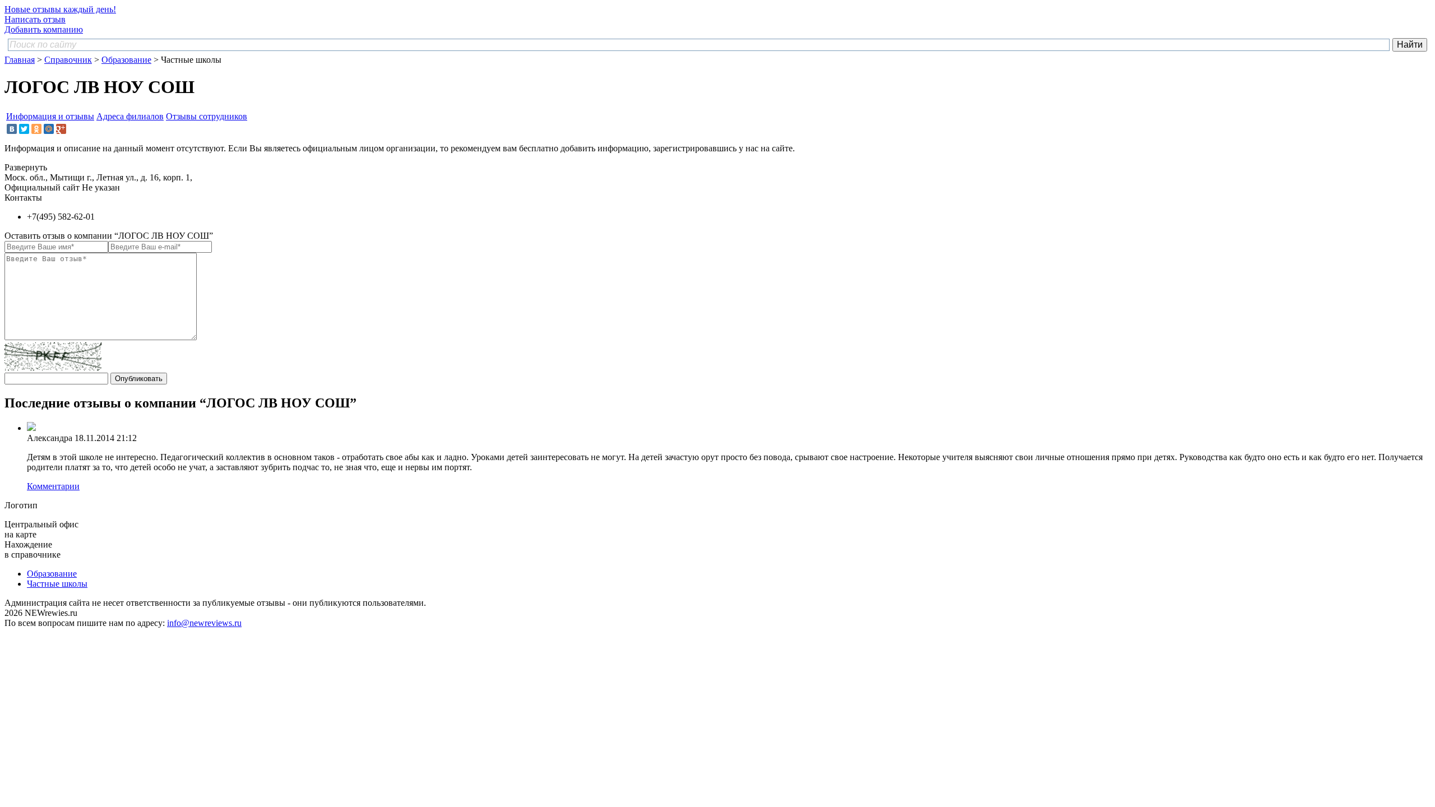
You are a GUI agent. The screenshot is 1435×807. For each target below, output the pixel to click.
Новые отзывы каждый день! (60, 9)
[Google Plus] (61, 129)
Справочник (68, 59)
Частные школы (57, 583)
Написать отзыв (35, 19)
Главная (19, 59)
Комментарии (53, 486)
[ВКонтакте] (12, 129)
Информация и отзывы (50, 116)
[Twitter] (24, 129)
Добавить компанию (43, 29)
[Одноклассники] (36, 129)
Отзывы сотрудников (206, 116)
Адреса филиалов (130, 116)
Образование (126, 59)
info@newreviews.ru (204, 623)
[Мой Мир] (49, 129)
